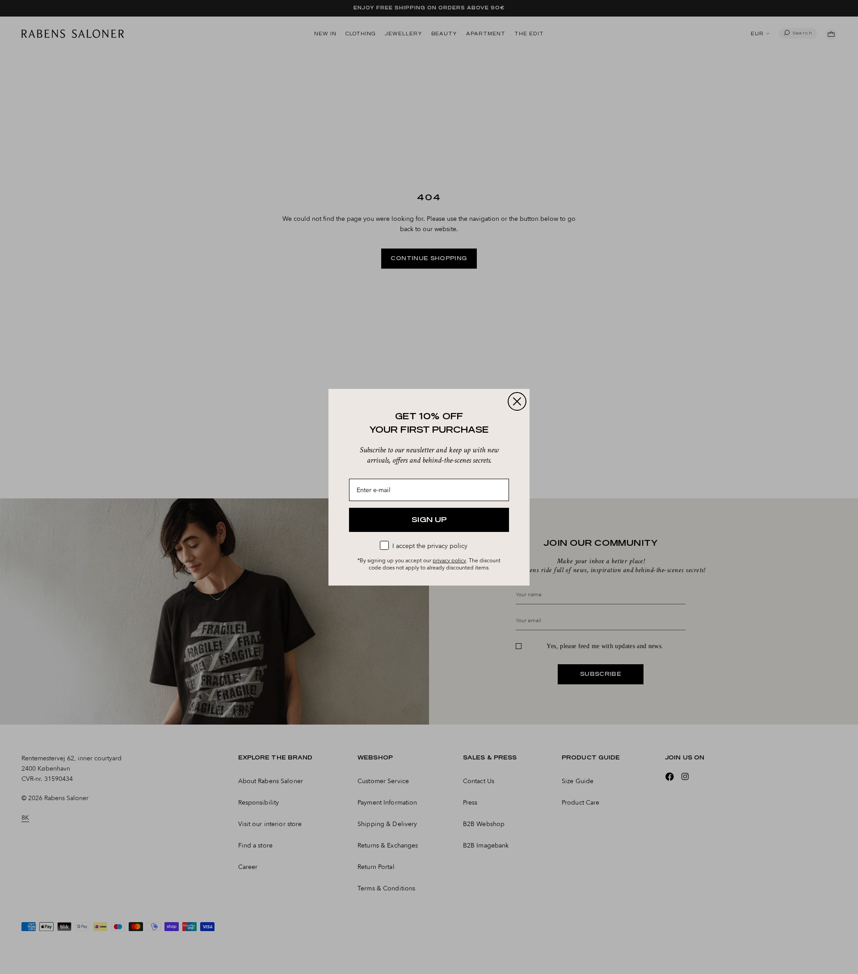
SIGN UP (429, 519)
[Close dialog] (517, 401)
